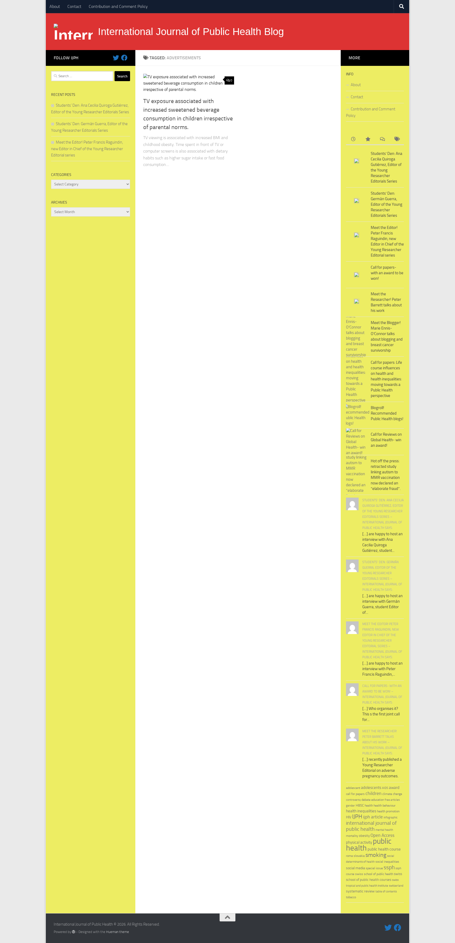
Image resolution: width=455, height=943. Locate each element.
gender (350, 805)
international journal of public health (371, 826)
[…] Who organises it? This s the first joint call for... (381, 714)
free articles (392, 800)
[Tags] (396, 139)
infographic (391, 817)
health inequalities (361, 811)
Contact (74, 6)
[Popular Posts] (367, 139)
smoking (375, 855)
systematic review (360, 891)
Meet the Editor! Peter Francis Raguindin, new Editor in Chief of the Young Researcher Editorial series (87, 149)
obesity (364, 836)
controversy (353, 800)
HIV (348, 817)
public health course (384, 849)
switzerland (396, 885)
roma (349, 856)
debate (366, 800)
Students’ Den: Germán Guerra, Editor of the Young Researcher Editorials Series (386, 204)
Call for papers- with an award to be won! (387, 273)
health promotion (388, 811)
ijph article (373, 816)
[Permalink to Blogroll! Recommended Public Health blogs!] (356, 415)
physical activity (359, 842)
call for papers (355, 794)
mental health (384, 830)
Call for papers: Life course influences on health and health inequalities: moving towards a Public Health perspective (386, 379)
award (394, 787)
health (369, 805)
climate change (392, 794)
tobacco (351, 897)
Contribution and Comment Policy (118, 6)
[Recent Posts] (353, 139)
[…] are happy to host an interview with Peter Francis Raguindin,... (382, 669)
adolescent (353, 788)
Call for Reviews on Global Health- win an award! (386, 440)
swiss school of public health (374, 874)
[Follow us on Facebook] (124, 58)
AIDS (385, 788)
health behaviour (384, 805)
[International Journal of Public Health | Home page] (73, 32)
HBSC (360, 805)
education (377, 800)
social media (355, 868)
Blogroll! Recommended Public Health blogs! (387, 413)
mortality (352, 836)
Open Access (382, 835)
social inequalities (387, 861)
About (55, 6)
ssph (389, 867)
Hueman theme (117, 932)
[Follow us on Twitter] (116, 58)
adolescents (371, 787)
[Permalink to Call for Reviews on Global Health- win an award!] (356, 442)
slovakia (359, 856)
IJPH (357, 816)
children (373, 793)
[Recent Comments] (382, 139)
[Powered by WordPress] (73, 932)
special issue (374, 868)
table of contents (386, 891)
